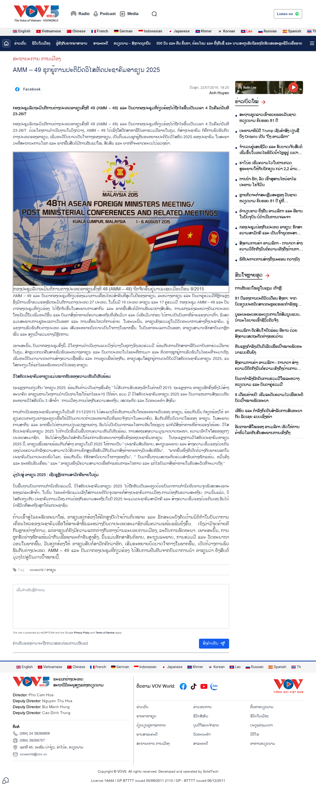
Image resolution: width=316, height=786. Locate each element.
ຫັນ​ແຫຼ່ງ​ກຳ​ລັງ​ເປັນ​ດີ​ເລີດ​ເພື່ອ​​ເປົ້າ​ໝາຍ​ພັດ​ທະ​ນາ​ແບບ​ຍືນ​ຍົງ (268, 350)
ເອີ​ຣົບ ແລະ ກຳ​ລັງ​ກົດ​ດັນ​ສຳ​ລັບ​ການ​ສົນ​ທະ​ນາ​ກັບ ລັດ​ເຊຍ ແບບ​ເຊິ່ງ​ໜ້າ (268, 414)
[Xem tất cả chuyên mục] (312, 43)
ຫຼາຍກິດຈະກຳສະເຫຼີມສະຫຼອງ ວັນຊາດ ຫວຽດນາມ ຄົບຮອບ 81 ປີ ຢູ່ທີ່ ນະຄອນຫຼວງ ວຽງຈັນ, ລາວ (268, 198)
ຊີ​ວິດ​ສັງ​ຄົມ (200, 716)
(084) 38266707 (32, 740)
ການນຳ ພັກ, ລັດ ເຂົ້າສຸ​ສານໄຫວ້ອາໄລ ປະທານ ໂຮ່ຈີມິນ (267, 182)
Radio (84, 14)
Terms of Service (105, 633)
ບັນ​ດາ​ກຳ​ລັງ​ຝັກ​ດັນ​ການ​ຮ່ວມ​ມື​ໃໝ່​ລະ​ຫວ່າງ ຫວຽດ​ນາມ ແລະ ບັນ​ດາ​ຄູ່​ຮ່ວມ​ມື (267, 382)
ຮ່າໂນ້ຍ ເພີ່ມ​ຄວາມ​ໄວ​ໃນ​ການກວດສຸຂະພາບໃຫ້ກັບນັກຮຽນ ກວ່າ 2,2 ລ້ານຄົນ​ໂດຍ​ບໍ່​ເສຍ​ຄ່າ (270, 166)
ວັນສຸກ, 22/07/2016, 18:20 (209, 88)
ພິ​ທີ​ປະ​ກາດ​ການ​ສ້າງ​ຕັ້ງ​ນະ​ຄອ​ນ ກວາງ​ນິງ (269, 259)
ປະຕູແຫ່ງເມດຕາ (261, 725)
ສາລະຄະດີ (100, 43)
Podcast (108, 14)
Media (132, 14)
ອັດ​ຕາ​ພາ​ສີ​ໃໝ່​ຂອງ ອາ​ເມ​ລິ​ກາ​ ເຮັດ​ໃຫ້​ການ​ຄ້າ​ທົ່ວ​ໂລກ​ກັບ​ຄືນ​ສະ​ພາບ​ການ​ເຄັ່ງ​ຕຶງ (267, 430)
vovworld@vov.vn (33, 754)
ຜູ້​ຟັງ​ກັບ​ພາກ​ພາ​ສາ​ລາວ (71, 43)
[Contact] (5, 780)
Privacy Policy (82, 633)
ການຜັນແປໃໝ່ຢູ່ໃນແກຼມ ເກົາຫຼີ (258, 288)
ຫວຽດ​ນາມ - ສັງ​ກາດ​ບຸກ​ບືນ (132, 43)
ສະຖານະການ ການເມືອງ (37, 58)
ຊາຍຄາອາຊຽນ (146, 716)
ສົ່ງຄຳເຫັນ (210, 643)
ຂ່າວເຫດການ (202, 707)
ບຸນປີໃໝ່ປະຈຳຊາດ (206, 725)
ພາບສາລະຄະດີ (147, 734)
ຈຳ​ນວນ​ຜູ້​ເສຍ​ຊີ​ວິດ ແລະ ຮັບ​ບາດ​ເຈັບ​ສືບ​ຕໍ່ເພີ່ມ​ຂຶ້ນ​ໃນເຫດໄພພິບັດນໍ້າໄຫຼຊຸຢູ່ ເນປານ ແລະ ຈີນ (270, 150)
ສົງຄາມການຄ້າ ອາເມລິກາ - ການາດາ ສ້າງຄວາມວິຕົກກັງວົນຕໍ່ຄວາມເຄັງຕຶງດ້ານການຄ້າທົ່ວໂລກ (271, 246)
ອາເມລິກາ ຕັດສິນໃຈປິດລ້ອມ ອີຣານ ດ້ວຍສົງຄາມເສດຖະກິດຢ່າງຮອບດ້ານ (266, 334)
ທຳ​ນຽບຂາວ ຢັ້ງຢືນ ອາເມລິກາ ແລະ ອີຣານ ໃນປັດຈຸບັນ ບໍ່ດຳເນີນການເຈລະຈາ (271, 214)
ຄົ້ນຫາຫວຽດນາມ (262, 707)
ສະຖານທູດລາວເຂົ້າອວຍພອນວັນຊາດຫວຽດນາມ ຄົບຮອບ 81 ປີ (267, 118)
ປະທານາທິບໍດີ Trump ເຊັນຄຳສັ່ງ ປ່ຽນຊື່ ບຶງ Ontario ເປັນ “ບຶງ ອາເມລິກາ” (269, 134)
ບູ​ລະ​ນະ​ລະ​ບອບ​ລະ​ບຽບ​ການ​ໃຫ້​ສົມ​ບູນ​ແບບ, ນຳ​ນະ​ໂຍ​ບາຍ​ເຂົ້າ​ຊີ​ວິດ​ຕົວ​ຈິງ (267, 318)
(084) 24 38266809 (35, 733)
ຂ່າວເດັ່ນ (20, 43)
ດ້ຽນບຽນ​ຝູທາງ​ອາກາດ (151, 725)
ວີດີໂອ (254, 734)
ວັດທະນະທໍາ (202, 734)
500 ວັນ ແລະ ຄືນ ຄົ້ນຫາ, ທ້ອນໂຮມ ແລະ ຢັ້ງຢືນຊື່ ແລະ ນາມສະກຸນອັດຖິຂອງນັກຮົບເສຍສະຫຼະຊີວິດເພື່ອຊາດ (229, 43)
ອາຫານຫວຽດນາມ (262, 744)
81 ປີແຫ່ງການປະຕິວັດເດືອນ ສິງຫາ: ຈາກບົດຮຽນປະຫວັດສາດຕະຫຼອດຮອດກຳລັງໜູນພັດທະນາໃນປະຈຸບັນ (267, 301)
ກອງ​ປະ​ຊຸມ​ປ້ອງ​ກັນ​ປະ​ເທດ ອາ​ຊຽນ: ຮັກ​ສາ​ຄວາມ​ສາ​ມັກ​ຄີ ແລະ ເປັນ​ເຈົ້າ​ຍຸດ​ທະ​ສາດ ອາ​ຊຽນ (270, 230)
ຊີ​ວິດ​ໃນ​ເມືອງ (41, 43)
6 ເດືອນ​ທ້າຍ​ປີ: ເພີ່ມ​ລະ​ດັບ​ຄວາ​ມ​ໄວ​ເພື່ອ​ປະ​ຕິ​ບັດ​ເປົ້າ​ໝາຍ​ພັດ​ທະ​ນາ (269, 398)
